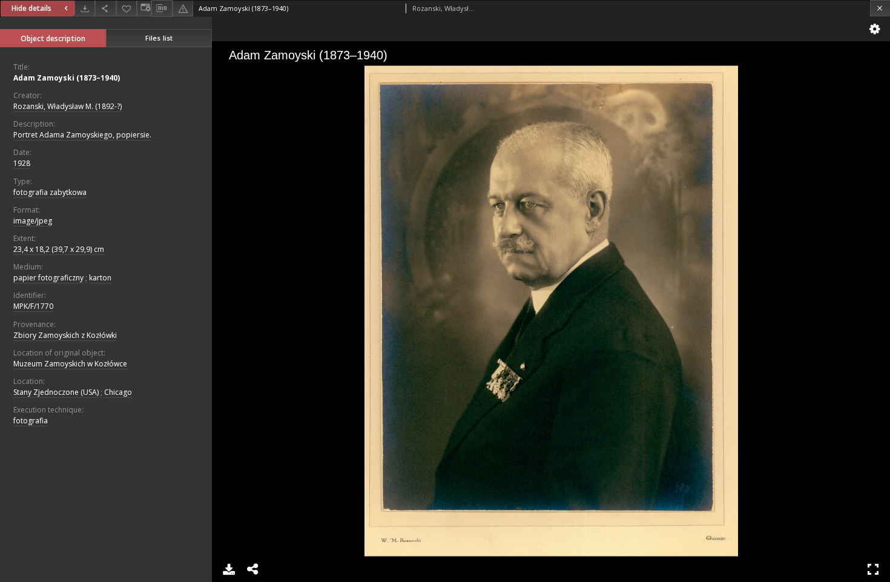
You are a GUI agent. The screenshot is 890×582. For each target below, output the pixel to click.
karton (100, 278)
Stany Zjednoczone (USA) (56, 392)
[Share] (105, 8)
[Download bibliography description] (161, 8)
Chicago (118, 392)
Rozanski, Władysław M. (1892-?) (67, 106)
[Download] (84, 8)
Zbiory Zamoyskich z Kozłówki (65, 335)
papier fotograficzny (48, 278)
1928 (21, 163)
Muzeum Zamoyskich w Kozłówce (70, 364)
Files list (159, 37)
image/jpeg (32, 221)
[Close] (880, 8)
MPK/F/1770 (33, 306)
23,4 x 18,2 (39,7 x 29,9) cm (58, 249)
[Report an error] (183, 8)
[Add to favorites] (126, 8)
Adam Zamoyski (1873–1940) (66, 78)
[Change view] (144, 8)
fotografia (30, 420)
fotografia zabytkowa (50, 192)
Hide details (31, 8)
